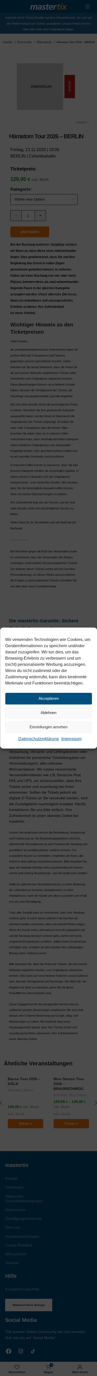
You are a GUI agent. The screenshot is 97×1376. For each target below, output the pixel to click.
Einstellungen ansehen (48, 727)
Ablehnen (48, 712)
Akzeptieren (49, 698)
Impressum (71, 739)
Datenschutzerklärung (38, 739)
